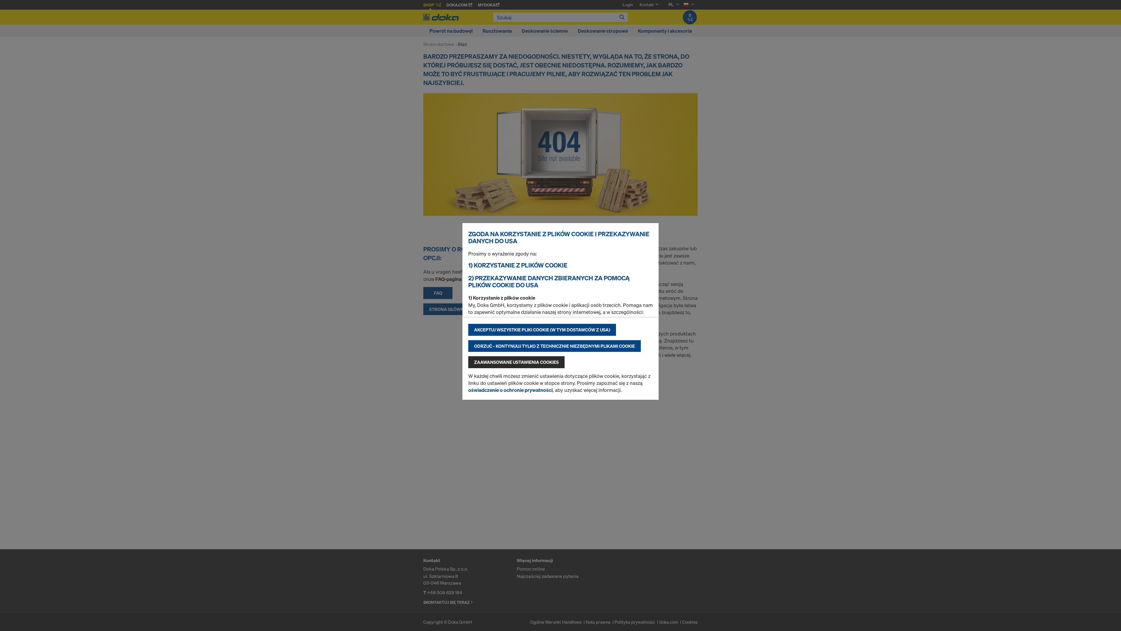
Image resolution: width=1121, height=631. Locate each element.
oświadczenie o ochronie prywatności (510, 390)
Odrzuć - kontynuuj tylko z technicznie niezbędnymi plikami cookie (554, 346)
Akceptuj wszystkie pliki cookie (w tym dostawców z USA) (542, 330)
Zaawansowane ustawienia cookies (516, 362)
